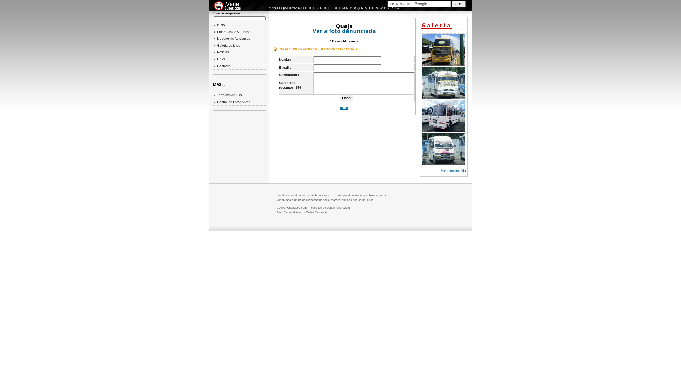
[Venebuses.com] (229, 6)
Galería (436, 25)
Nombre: (286, 60)
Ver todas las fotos (454, 171)
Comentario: (289, 75)
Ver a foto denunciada (344, 31)
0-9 (397, 8)
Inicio (344, 108)
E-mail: (285, 68)
